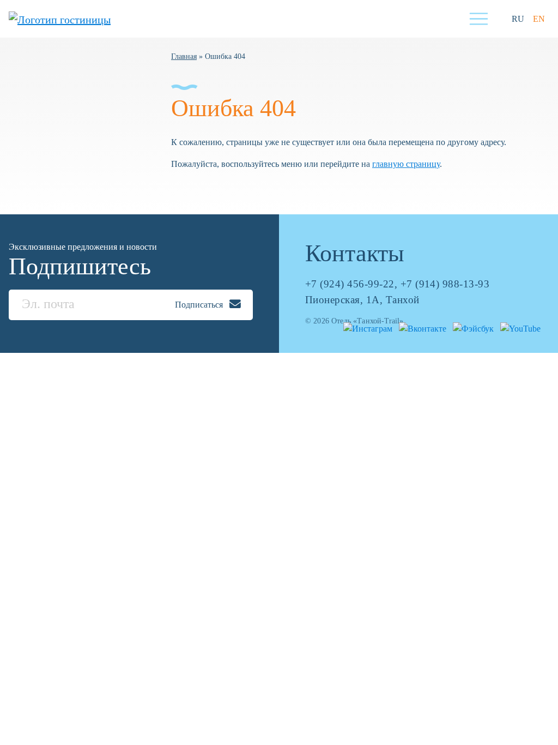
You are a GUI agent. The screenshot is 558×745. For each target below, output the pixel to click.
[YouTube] (518, 328)
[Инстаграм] (365, 328)
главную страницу (406, 164)
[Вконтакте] (420, 328)
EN (539, 18)
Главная (184, 56)
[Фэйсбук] (471, 328)
